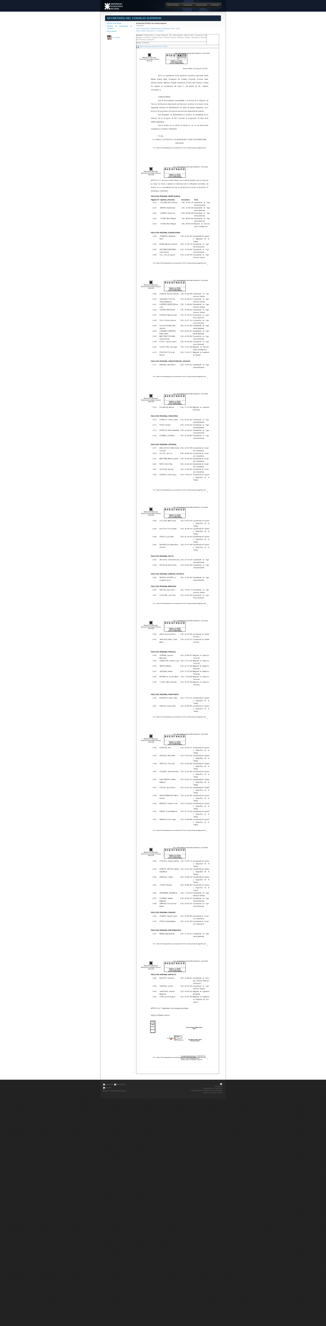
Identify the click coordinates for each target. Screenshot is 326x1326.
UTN (114, 6)
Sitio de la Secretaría (114, 23)
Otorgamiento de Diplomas (160, 28)
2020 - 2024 (175, 28)
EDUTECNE (121, 1084)
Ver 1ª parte (116, 37)
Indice (143, 31)
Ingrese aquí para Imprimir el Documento (153, 46)
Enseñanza (145, 28)
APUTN (108, 1088)
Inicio (138, 28)
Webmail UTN (107, 1091)
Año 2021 (150, 31)
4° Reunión (160, 31)
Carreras (187, 5)
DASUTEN (109, 1084)
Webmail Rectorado (119, 1091)
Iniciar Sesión (111, 31)
